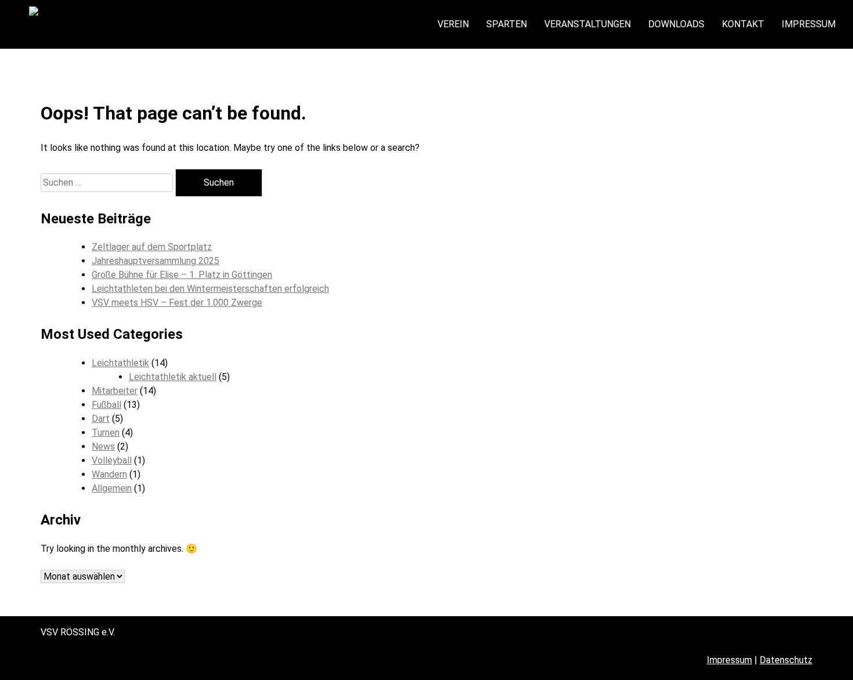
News (103, 446)
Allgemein (112, 488)
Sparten (506, 24)
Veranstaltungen (587, 24)
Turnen (106, 432)
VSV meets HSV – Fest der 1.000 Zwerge (177, 302)
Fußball (106, 404)
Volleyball (112, 460)
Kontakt (743, 24)
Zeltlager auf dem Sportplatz (152, 246)
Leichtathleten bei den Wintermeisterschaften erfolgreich (210, 288)
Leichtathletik (120, 362)
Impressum (809, 24)
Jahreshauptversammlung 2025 (155, 260)
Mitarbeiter (115, 390)
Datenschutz (786, 659)
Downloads (676, 24)
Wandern (109, 474)
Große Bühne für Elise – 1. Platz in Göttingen (182, 274)
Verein (453, 24)
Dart (101, 418)
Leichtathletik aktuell (172, 376)
